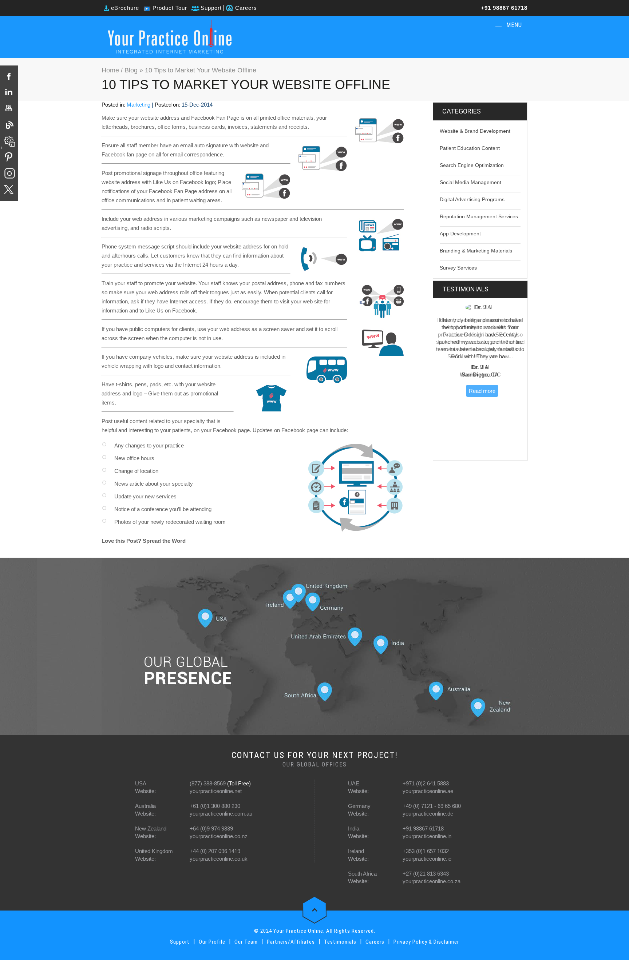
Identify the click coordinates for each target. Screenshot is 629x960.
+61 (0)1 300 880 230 (215, 806)
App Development (460, 233)
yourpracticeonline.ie (427, 859)
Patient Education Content (470, 148)
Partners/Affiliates (291, 942)
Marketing (138, 104)
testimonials (465, 289)
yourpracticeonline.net (216, 791)
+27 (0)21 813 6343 (426, 874)
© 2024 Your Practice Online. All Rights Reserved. (314, 931)
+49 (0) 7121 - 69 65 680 (432, 806)
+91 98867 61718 (504, 8)
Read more (482, 391)
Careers (246, 8)
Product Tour (170, 8)
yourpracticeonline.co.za (431, 881)
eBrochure (125, 8)
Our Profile (212, 942)
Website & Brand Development (475, 131)
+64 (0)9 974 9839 (211, 828)
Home (111, 70)
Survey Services (458, 268)
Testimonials (340, 942)
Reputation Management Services (479, 216)
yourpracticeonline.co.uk (219, 859)
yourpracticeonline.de (428, 813)
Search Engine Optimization (472, 165)
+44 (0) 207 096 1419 (215, 851)
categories (461, 111)
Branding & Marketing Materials (476, 251)
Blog (131, 70)
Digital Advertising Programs (472, 199)
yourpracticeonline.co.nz (219, 836)
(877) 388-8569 (208, 783)
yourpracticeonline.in (427, 836)
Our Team (246, 942)
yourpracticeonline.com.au (221, 813)
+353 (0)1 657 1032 (426, 851)
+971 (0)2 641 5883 (426, 783)
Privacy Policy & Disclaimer (426, 942)
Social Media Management (470, 182)
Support (211, 8)
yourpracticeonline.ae (428, 791)
